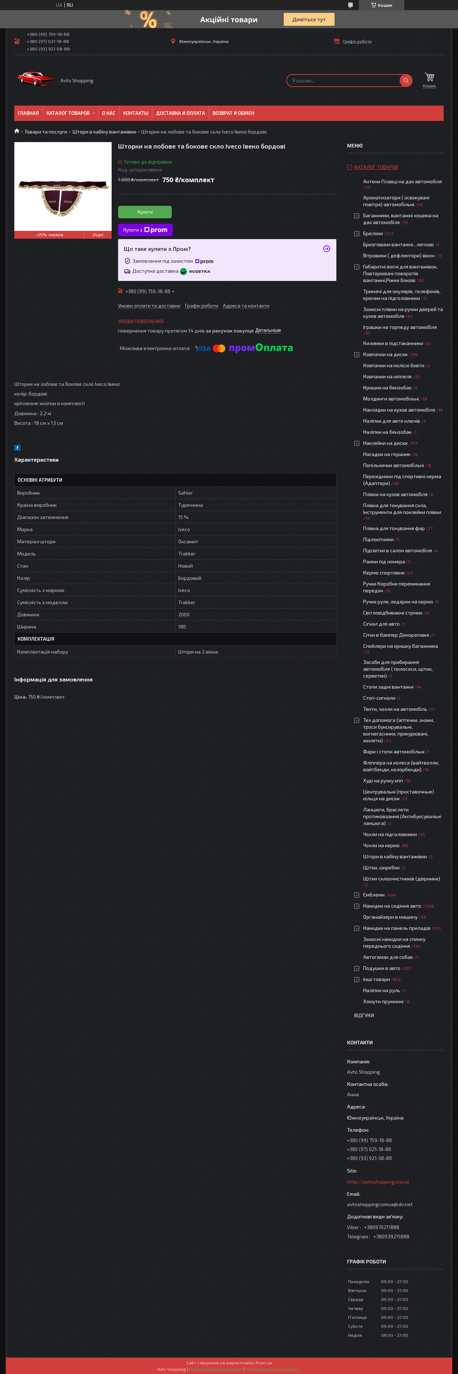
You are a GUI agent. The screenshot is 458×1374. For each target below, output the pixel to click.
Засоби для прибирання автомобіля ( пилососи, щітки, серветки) (398, 669)
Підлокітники (378, 539)
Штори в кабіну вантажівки (104, 131)
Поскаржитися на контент (216, 1368)
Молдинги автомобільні (391, 398)
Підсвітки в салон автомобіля (397, 550)
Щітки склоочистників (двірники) (401, 878)
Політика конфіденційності (273, 1368)
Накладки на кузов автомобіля (399, 410)
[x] (25, 449)
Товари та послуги (45, 131)
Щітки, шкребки (381, 867)
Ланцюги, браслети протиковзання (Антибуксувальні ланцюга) (402, 816)
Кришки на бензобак (387, 387)
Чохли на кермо (381, 845)
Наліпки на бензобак (387, 432)
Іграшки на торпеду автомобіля (400, 327)
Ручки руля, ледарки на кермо (398, 601)
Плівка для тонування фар (394, 528)
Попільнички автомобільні (393, 465)
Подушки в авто (381, 968)
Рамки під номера (384, 561)
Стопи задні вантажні (388, 687)
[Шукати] (406, 80)
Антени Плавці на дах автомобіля (402, 181)
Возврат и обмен (233, 113)
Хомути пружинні (383, 1001)
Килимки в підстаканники (393, 343)
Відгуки (364, 1015)
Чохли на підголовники (390, 834)
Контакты (135, 113)
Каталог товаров (68, 113)
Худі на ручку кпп (383, 780)
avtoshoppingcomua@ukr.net (380, 1204)
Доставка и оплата (180, 113)
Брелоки (373, 233)
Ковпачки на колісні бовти (393, 365)
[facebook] (17, 449)
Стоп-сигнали (379, 698)
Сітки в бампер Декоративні (396, 635)
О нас (109, 113)
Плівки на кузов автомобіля (395, 494)
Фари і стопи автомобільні (393, 751)
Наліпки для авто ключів (391, 421)
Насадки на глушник (386, 454)
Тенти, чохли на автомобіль (395, 709)
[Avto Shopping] (36, 80)
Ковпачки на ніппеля (387, 376)
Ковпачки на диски (385, 354)
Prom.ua (263, 1362)
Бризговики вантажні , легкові (398, 244)
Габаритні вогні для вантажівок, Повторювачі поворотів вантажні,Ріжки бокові (400, 273)
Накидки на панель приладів (396, 928)
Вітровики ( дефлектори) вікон (399, 255)
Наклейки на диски (385, 443)
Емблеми (374, 895)
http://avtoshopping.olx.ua (378, 1182)
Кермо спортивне (384, 572)
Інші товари (376, 979)
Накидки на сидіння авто (392, 906)
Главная (28, 113)
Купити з (132, 230)
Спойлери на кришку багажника (400, 646)
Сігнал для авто (381, 624)
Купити (145, 212)
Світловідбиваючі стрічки (392, 613)
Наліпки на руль (381, 990)
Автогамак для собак (388, 957)
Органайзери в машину (390, 917)
